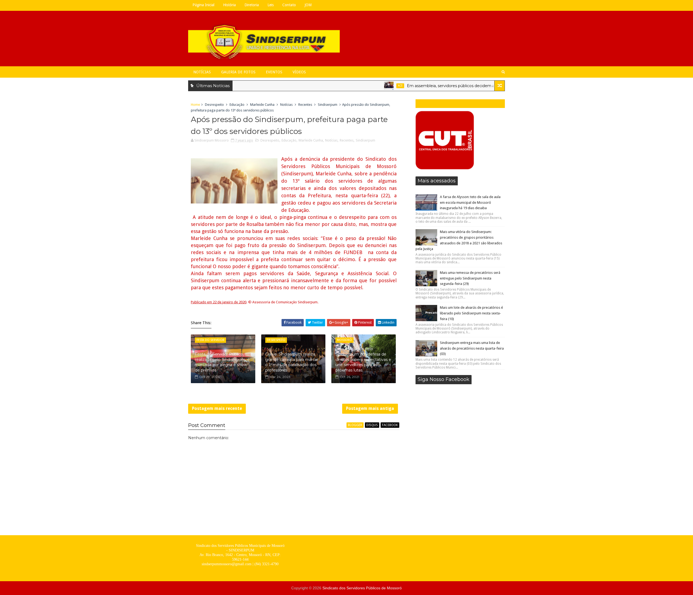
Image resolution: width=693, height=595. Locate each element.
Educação (237, 105)
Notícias (202, 72)
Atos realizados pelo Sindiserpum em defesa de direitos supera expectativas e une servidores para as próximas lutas (363, 359)
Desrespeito (214, 105)
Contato (289, 5)
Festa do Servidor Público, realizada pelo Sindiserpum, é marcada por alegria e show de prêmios (222, 362)
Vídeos (299, 72)
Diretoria (251, 5)
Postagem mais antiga (370, 408)
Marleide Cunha (262, 105)
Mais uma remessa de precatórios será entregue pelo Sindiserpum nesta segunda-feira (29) (470, 278)
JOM (308, 5)
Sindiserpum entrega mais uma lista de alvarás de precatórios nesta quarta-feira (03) (472, 348)
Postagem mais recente (217, 408)
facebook (390, 425)
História (229, 5)
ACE (386, 85)
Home (195, 105)
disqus (372, 425)
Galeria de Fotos (238, 72)
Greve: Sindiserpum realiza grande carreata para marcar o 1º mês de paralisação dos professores (291, 362)
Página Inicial (203, 5)
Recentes (305, 105)
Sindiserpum (327, 105)
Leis (270, 5)
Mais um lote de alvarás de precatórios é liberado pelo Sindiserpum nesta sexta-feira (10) (471, 313)
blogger (355, 425)
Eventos (274, 72)
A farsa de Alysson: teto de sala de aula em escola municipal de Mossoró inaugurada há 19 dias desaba (470, 202)
